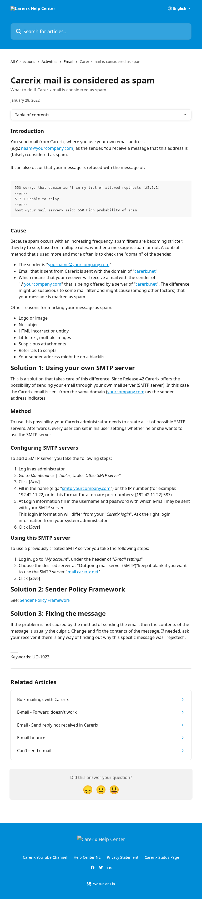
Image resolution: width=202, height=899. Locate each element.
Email (68, 61)
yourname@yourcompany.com (78, 264)
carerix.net (145, 271)
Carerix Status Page (162, 857)
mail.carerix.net (83, 572)
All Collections (23, 61)
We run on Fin (104, 883)
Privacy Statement (122, 857)
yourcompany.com (42, 284)
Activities (49, 61)
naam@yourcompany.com (47, 148)
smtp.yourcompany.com (86, 488)
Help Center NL (87, 857)
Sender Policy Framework (45, 600)
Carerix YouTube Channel (45, 857)
